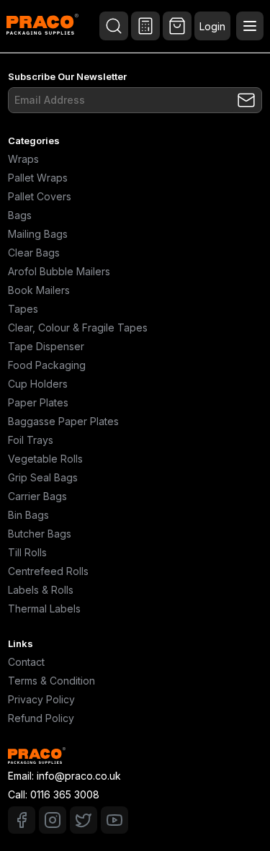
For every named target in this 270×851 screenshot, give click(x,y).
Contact (26, 662)
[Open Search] (113, 26)
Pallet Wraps (38, 177)
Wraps (23, 159)
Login (212, 26)
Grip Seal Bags (43, 477)
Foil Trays (30, 440)
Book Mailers (39, 290)
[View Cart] (177, 26)
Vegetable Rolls (45, 459)
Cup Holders (38, 384)
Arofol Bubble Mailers (59, 271)
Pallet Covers (39, 196)
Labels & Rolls (40, 590)
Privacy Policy (41, 699)
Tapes (23, 309)
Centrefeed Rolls (48, 571)
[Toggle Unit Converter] (145, 26)
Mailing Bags (38, 234)
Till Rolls (27, 552)
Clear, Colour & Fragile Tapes (78, 327)
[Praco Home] (42, 26)
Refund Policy (41, 718)
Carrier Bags (37, 496)
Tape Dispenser (46, 346)
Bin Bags (28, 515)
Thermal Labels (44, 608)
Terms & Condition (51, 680)
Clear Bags (34, 252)
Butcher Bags (39, 533)
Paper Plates (38, 402)
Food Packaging (47, 365)
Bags (20, 215)
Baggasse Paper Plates (63, 421)
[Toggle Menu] (250, 26)
